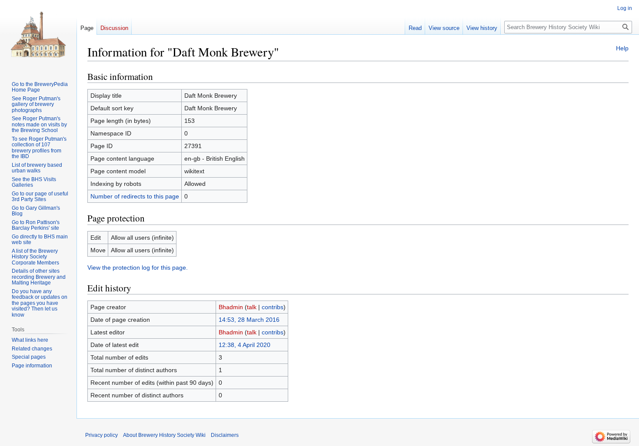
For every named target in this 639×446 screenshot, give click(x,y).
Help (622, 48)
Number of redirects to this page (134, 196)
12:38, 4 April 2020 (244, 344)
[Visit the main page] (38, 34)
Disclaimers (225, 435)
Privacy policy (101, 435)
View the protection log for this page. (137, 267)
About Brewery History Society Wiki (164, 435)
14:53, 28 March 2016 (249, 319)
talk (251, 307)
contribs (272, 307)
